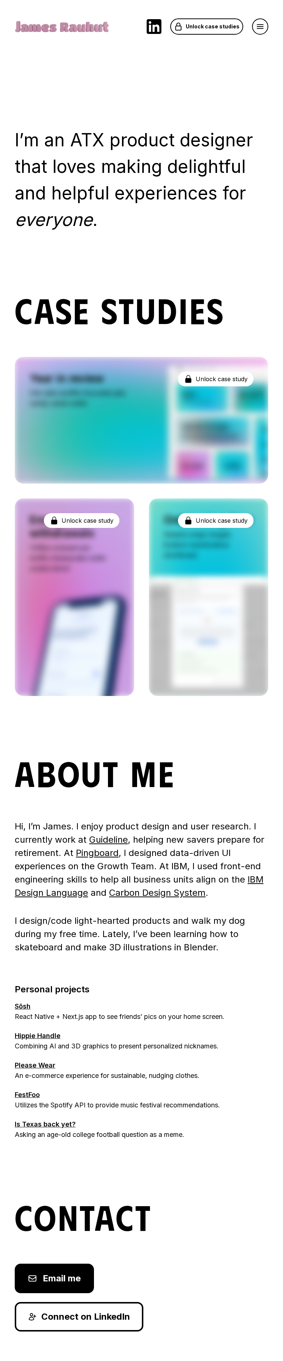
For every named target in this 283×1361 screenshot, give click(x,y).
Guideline (108, 839)
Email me (62, 1278)
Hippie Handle (37, 1036)
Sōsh (23, 1006)
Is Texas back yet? (45, 1124)
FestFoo (27, 1095)
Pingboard (97, 852)
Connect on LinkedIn (85, 1316)
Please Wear (35, 1065)
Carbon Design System (157, 892)
